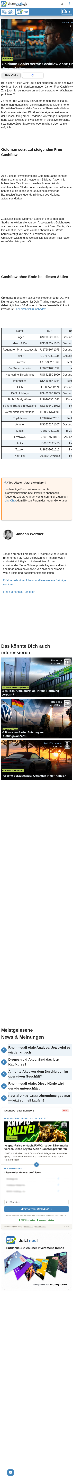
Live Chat (10, 500)
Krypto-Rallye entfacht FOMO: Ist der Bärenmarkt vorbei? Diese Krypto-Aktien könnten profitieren (36, 1147)
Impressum (28, 1226)
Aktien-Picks (11, 75)
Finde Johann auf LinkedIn (19, 591)
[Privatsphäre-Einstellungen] (10, 1472)
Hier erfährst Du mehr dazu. (31, 309)
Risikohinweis (40, 1226)
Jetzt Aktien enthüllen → (36, 1209)
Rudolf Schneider (53, 743)
